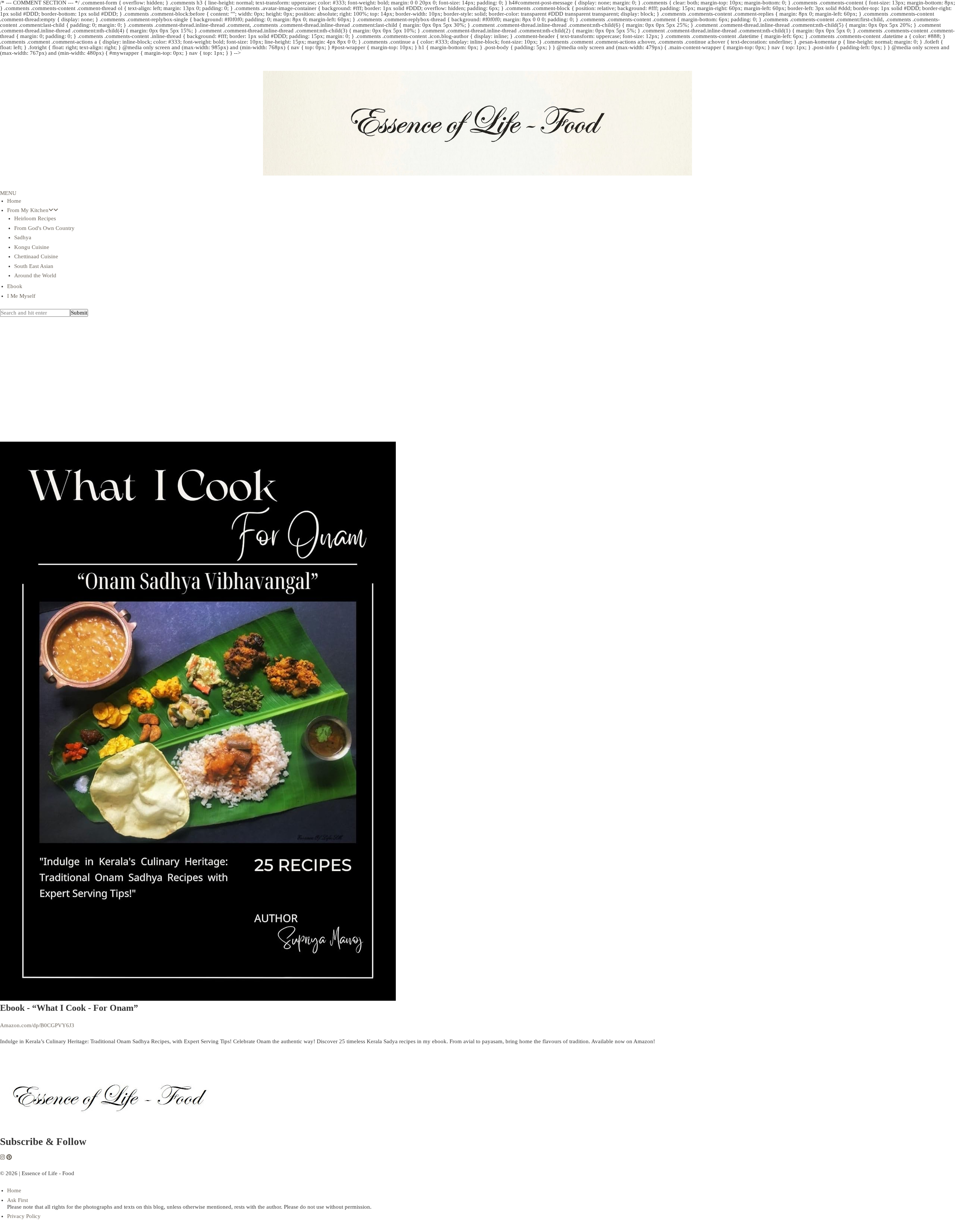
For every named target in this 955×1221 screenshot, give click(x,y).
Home (14, 201)
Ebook (14, 286)
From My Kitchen (27, 210)
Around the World (35, 275)
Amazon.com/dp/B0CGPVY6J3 (37, 1025)
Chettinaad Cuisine (36, 256)
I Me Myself (21, 296)
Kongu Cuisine (31, 247)
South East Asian (33, 266)
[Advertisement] (477, 389)
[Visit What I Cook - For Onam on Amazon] (198, 999)
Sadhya (22, 237)
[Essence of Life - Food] (112, 1132)
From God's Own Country (44, 228)
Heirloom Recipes (35, 218)
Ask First (17, 1200)
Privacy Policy (24, 1216)
